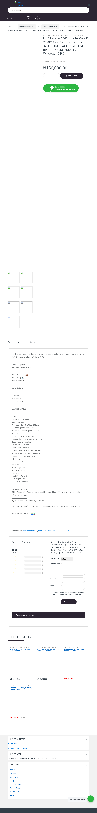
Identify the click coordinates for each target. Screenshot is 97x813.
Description (13, 342)
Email (53, 586)
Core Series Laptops (26, 27)
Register (13, 795)
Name (53, 578)
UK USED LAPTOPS (50, 27)
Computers (10, 19)
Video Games (28, 19)
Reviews (33, 342)
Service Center (15, 788)
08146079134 (13, 743)
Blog (11, 781)
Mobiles (19, 19)
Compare (62, 62)
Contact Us (14, 777)
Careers (13, 773)
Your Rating (54, 558)
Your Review (55, 564)
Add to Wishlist (50, 62)
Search (86, 10)
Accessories (46, 19)
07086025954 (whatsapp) (17, 748)
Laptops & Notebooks (64, 35)
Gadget (37, 19)
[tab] (13, 343)
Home (10, 27)
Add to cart (73, 76)
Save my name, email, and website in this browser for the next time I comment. (68, 594)
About (12, 770)
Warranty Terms (16, 784)
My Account (14, 792)
